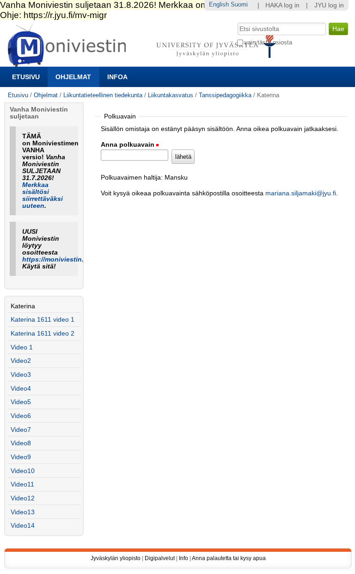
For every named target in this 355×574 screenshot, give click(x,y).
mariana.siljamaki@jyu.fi (300, 193)
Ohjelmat (73, 77)
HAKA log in (282, 5)
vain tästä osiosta (268, 42)
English (219, 4)
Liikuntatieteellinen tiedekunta (102, 95)
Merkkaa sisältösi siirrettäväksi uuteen (42, 195)
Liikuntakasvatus (170, 95)
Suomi (239, 4)
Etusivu (26, 77)
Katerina (23, 306)
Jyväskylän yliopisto (116, 558)
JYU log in (329, 5)
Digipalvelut (160, 558)
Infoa (117, 77)
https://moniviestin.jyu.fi (60, 259)
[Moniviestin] (144, 63)
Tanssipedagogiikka (225, 95)
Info (183, 558)
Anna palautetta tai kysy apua (229, 558)
